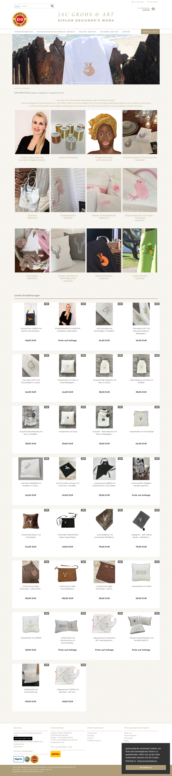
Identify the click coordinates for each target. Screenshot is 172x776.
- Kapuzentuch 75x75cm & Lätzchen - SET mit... (67, 690)
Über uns (128, 733)
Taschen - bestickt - (32, 216)
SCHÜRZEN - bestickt (109, 32)
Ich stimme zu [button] (146, 767)
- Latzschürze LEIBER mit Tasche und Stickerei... (31, 329)
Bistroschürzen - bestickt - (103, 277)
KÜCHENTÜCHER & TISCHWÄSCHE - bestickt (56, 32)
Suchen (90, 738)
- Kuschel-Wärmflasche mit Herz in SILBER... (31, 432)
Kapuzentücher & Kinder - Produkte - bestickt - (139, 218)
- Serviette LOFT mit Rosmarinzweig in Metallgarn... (141, 331)
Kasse (126, 741)
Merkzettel (153, 2)
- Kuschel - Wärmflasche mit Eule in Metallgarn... (104, 432)
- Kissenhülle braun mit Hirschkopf (31, 536)
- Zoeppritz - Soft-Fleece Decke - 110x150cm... (141, 536)
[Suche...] (52, 6)
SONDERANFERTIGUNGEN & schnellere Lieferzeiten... (67, 329)
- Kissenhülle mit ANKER (30, 638)
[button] (62, 82)
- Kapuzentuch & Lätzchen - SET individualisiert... (104, 639)
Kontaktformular (57, 742)
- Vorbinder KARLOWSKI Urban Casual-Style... (67, 536)
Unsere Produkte (68, 157)
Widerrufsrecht (46, 769)
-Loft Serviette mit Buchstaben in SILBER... (104, 329)
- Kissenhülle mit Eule (67, 431)
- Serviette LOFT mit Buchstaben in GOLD (30, 381)
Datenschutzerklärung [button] (147, 761)
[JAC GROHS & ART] (86, 16)
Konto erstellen (130, 735)
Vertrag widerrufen (23, 738)
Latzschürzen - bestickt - (139, 277)
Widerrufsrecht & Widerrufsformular (28, 742)
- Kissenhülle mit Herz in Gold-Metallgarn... (67, 381)
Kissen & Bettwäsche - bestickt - (104, 216)
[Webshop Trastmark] (34, 759)
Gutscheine (92, 733)
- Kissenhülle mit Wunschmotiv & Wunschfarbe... (67, 640)
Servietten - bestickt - (32, 277)
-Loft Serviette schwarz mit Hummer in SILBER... (67, 484)
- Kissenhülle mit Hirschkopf (141, 431)
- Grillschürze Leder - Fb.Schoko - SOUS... (104, 587)
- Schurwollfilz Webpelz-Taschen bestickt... (141, 484)
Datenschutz (19, 744)
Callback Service (94, 741)
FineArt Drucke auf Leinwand (104, 158)
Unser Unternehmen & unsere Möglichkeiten (32, 158)
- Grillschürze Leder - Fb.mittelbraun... (67, 587)
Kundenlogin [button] (138, 2)
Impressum (18, 747)
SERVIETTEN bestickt (23, 32)
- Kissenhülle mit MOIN (141, 586)
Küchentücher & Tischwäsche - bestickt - (140, 158)
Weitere (126, 32)
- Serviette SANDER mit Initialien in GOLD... (30, 484)
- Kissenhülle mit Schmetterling (30, 690)
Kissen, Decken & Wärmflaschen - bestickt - (68, 278)
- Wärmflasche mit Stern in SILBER (141, 381)
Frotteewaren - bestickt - (68, 216)
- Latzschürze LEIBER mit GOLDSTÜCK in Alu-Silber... (104, 484)
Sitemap (90, 735)
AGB (15, 735)
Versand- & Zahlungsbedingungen (28, 733)
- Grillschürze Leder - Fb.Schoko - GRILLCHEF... (31, 587)
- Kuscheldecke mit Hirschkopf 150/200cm (104, 536)
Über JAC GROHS (150, 32)
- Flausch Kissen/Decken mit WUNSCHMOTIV (141, 639)
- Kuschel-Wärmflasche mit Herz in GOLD (104, 381)
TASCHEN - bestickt (87, 32)
